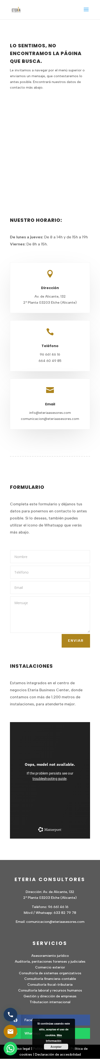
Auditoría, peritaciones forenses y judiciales (50, 961)
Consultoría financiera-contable (50, 979)
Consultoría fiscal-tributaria (50, 985)
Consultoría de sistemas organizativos (50, 973)
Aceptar (56, 1046)
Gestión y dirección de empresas (50, 996)
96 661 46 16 (58, 907)
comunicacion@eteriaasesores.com (55, 922)
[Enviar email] (10, 1031)
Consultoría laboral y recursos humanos (50, 990)
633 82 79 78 (65, 913)
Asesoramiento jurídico (50, 956)
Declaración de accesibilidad (58, 1054)
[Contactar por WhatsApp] (10, 1048)
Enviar (76, 641)
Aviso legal (21, 1049)
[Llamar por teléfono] (10, 1014)
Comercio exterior (50, 967)
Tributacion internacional (50, 1002)
